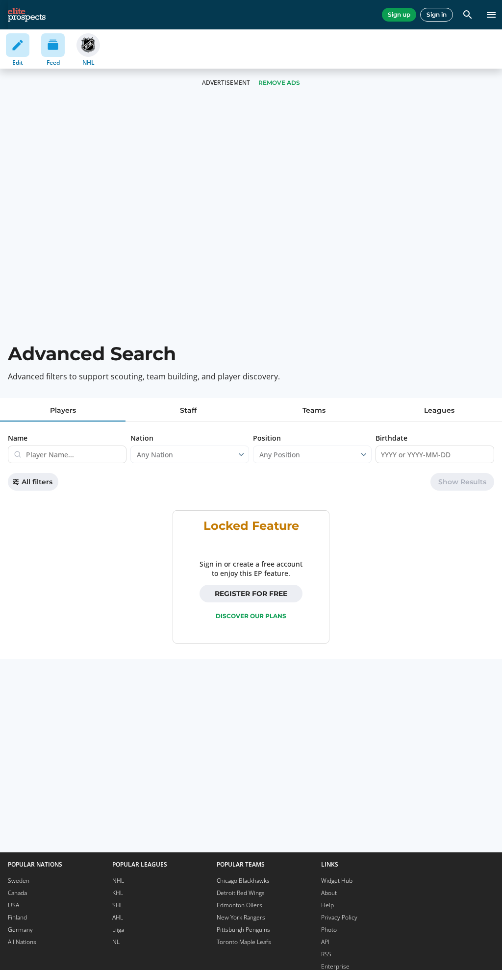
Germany (20, 929)
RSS (326, 954)
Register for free (251, 593)
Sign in (437, 14)
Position (267, 438)
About (329, 893)
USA (13, 905)
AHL (117, 917)
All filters (37, 481)
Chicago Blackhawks (243, 880)
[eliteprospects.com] (27, 15)
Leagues (439, 410)
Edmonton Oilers (239, 905)
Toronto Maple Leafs (244, 942)
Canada (17, 893)
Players (63, 410)
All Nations (22, 942)
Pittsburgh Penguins (243, 929)
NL (116, 942)
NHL (118, 880)
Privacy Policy (339, 917)
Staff (188, 410)
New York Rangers (241, 917)
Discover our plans (251, 616)
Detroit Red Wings (241, 893)
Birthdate (391, 438)
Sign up (399, 14)
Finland (17, 917)
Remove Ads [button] (279, 82)
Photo (329, 929)
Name (17, 438)
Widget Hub (336, 880)
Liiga (118, 929)
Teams (314, 410)
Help (327, 905)
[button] (462, 482)
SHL (117, 905)
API (325, 942)
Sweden (18, 880)
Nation (141, 438)
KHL (117, 893)
